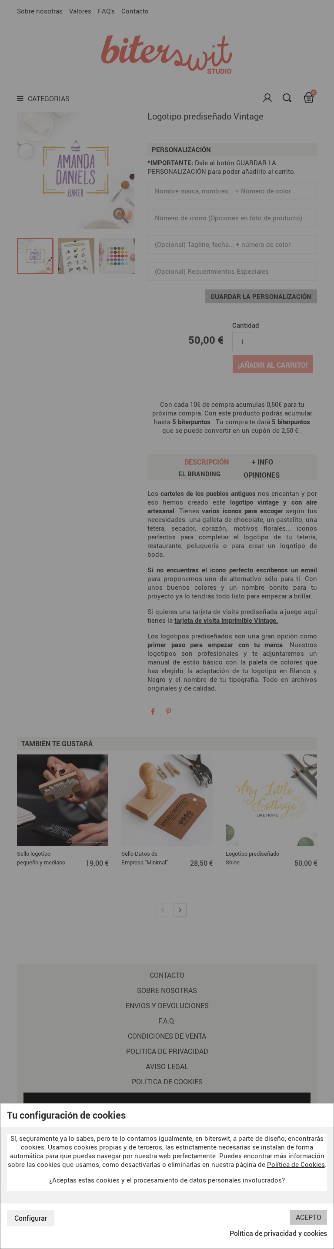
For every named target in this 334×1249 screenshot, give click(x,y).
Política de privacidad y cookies (278, 1233)
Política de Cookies (296, 1164)
